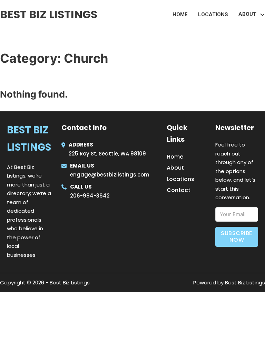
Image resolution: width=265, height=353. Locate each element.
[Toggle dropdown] (262, 14)
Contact (178, 190)
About (175, 168)
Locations (213, 14)
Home (180, 14)
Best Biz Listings (48, 14)
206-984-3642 (90, 195)
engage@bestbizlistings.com (109, 174)
